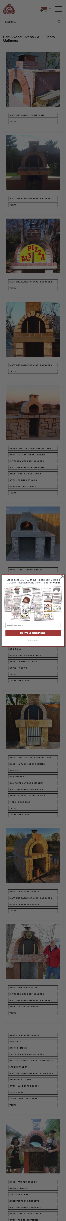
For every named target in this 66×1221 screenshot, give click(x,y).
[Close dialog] (62, 577)
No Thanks (33, 640)
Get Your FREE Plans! (33, 633)
